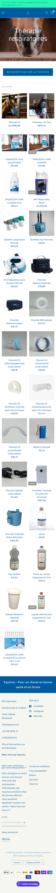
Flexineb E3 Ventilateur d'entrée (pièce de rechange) (14, 407)
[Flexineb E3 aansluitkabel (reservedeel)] (14, 430)
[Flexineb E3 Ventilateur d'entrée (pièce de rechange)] (14, 387)
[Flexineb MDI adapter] (41, 303)
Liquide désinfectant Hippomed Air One (42, 616)
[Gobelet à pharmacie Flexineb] (14, 223)
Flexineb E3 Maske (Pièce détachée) (14, 536)
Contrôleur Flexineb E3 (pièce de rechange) (41, 494)
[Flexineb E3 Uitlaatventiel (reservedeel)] (41, 343)
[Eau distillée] (14, 557)
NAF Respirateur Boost (41, 201)
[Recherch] (46, 13)
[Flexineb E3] (14, 106)
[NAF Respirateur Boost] (41, 183)
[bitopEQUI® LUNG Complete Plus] (14, 183)
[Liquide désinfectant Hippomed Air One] (41, 598)
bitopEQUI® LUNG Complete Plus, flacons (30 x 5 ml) (14, 658)
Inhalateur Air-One (41, 122)
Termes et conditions (39, 766)
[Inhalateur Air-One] (41, 106)
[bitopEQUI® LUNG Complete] (41, 142)
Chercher (33, 784)
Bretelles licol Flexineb (42, 239)
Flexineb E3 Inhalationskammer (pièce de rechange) (41, 407)
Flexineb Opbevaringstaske (42, 281)
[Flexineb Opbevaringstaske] (41, 263)
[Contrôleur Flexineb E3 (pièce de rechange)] (41, 474)
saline (42, 534)
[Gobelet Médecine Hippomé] (14, 598)
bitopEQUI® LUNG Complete (42, 161)
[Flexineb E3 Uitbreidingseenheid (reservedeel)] (14, 343)
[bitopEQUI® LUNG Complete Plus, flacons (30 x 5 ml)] (14, 638)
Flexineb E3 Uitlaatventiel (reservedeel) (41, 363)
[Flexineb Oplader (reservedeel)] (14, 474)
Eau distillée (14, 574)
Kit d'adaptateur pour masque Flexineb (14, 281)
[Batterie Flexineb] (41, 430)
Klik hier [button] (6, 839)
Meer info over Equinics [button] (14, 754)
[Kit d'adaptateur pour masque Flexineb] (14, 263)
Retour (32, 775)
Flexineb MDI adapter (41, 320)
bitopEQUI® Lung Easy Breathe (14, 161)
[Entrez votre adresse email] (24, 822)
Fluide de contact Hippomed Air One (41, 576)
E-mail (4, 816)
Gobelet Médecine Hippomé (14, 616)
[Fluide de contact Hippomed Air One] (41, 557)
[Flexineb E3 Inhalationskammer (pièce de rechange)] (41, 387)
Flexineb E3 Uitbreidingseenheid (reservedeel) (14, 363)
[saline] (41, 517)
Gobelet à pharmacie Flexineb (14, 241)
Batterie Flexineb (41, 447)
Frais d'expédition (38, 771)
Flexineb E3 (14, 122)
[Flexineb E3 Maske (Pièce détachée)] (14, 517)
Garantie (33, 779)
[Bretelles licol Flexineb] (41, 223)
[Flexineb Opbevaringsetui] (14, 303)
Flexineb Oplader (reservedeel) (14, 492)
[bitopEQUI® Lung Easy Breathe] (14, 142)
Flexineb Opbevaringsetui (14, 322)
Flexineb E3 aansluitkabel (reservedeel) (14, 450)
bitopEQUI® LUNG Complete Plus (14, 201)
